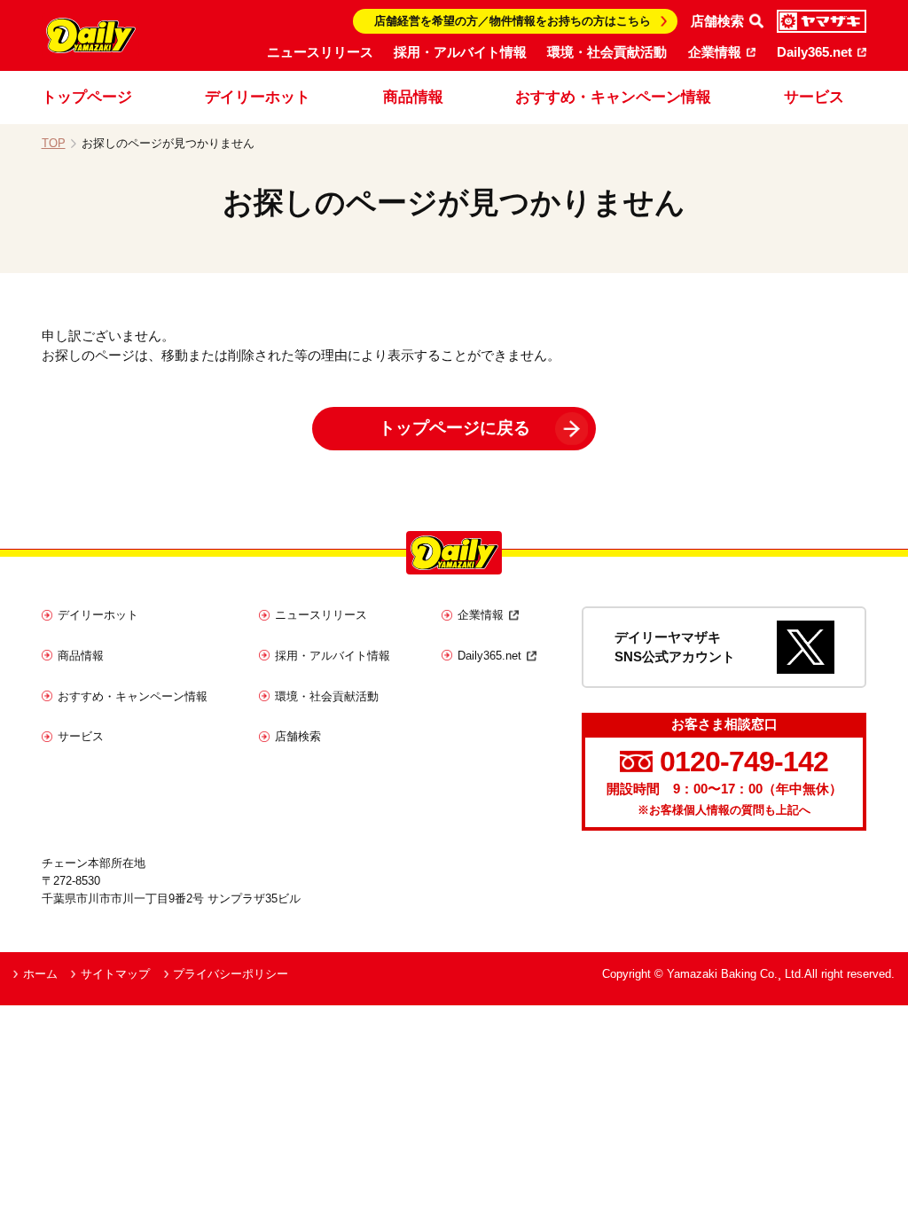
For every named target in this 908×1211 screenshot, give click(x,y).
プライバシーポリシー (230, 974)
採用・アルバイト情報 (460, 52)
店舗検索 (298, 736)
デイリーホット (257, 97)
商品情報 (413, 97)
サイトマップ (115, 974)
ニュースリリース (320, 52)
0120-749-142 (744, 761)
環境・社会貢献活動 (607, 52)
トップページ (87, 97)
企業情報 (714, 52)
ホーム (40, 974)
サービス (814, 97)
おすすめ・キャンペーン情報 (613, 97)
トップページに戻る (454, 427)
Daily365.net (814, 52)
